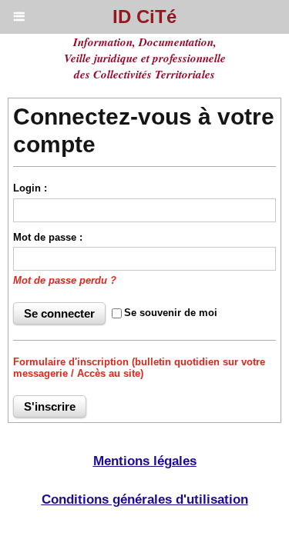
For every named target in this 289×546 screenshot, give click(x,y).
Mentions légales (145, 461)
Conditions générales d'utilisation (145, 499)
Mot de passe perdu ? (64, 280)
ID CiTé (144, 16)
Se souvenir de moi (170, 312)
